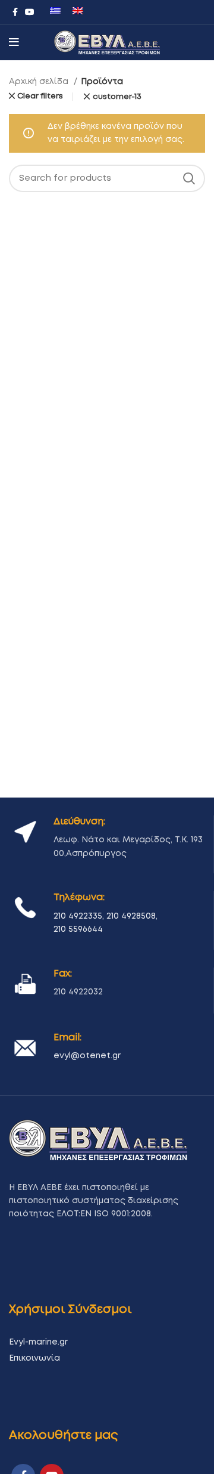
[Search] (189, 178)
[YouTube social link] (29, 12)
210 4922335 (78, 916)
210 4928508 (131, 916)
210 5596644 (78, 929)
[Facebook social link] (15, 12)
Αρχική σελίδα (40, 82)
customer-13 (117, 97)
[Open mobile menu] (14, 42)
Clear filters (40, 96)
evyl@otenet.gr (87, 1056)
